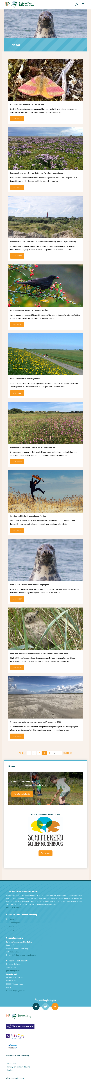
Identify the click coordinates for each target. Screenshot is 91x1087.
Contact (12, 930)
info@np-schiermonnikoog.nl (24, 955)
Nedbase (20, 1078)
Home (11, 919)
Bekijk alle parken (14, 907)
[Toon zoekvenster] (76, 4)
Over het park (14, 922)
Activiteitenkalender (22, 794)
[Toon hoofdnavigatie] (83, 4)
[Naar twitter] (45, 1006)
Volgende (67, 753)
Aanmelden (45, 853)
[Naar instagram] (55, 1006)
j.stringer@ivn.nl (13, 970)
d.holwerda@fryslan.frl (15, 990)
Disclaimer (11, 1063)
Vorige (22, 753)
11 (59, 753)
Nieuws (12, 926)
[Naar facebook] (36, 1006)
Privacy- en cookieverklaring (18, 1067)
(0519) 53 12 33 (15, 952)
